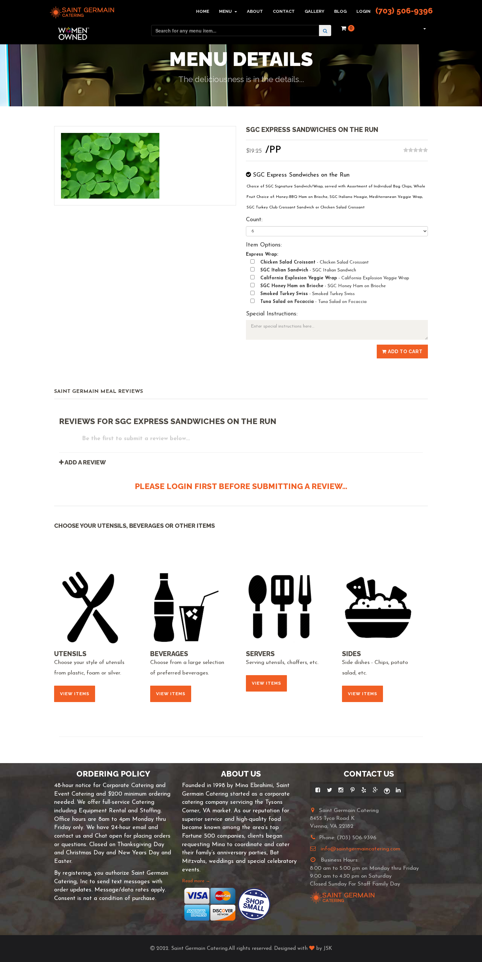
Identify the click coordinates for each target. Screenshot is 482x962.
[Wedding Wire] (386, 790)
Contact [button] (284, 11)
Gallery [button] (314, 11)
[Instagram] (341, 790)
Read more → (196, 881)
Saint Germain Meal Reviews (98, 391)
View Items (74, 693)
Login (363, 11)
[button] (424, 28)
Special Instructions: (271, 314)
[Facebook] (318, 790)
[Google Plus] (375, 790)
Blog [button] (340, 11)
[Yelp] (364, 790)
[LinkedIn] (398, 790)
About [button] (255, 11)
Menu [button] (226, 11)
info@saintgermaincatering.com (360, 849)
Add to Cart (405, 351)
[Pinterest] (352, 790)
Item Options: (264, 245)
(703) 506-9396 (404, 10)
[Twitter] (329, 790)
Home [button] (202, 11)
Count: (254, 220)
